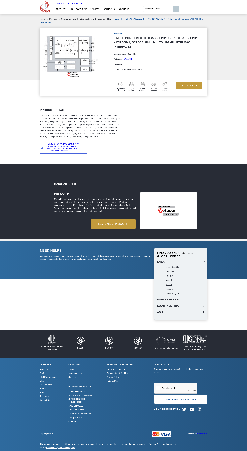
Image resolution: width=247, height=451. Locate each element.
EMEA (161, 261)
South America (168, 305)
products (61, 9)
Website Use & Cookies (117, 373)
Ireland (169, 280)
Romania (169, 289)
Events (43, 388)
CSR (42, 373)
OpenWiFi (72, 421)
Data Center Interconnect (79, 413)
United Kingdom (173, 294)
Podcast (43, 392)
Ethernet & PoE (87, 19)
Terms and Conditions (116, 369)
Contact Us (45, 400)
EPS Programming (48, 377)
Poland (169, 285)
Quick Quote (189, 85)
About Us (124, 9)
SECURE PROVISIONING (80, 395)
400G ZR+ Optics (76, 410)
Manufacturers (78, 9)
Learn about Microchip (113, 224)
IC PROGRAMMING (77, 391)
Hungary (169, 276)
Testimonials (45, 396)
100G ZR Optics (75, 406)
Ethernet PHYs (104, 19)
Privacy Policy (113, 377)
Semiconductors (68, 19)
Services (94, 9)
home (42, 19)
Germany (170, 272)
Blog (42, 381)
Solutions (109, 9)
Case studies (46, 385)
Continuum (202, 434)
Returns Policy (113, 381)
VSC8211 (128, 59)
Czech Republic (172, 267)
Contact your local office (69, 4)
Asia (160, 312)
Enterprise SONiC (76, 417)
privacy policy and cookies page (60, 447)
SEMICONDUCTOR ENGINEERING (77, 400)
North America (168, 299)
